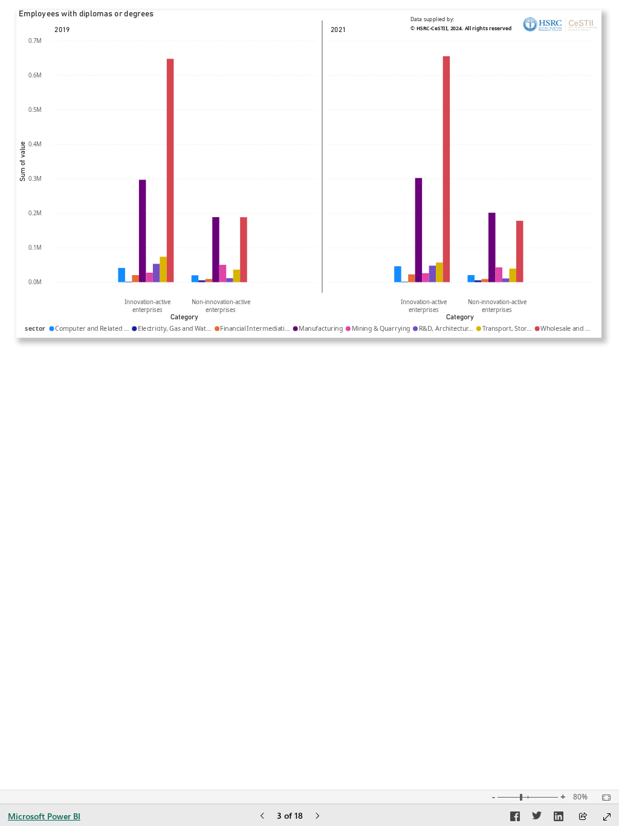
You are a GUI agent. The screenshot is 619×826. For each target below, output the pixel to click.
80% (580, 797)
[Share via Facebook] (515, 818)
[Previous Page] (262, 816)
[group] (308, 173)
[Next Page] (317, 816)
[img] (560, 25)
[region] (309, 174)
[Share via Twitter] (537, 818)
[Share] (583, 817)
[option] (121, 275)
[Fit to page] (603, 797)
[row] (308, 156)
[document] (464, 26)
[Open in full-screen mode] (607, 817)
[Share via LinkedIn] (558, 818)
